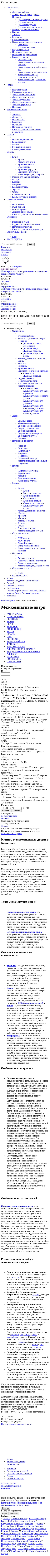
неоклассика (19, 743)
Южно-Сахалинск (37, 1551)
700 (13, 808)
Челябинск (15, 1551)
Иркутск (21, 1526)
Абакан (6, 1518)
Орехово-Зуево (18, 1538)
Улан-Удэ (40, 1546)
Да (5, 709)
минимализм (35, 743)
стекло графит (11, 775)
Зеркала (16, 189)
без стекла (9, 767)
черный (14, 733)
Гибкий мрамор (19, 209)
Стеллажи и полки (21, 194)
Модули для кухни (26, 162)
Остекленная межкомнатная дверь (24, 932)
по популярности (9, 816)
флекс (22, 720)
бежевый (8, 730)
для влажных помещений (16, 738)
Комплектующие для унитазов (32, 72)
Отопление (12, 217)
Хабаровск (23, 1548)
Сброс (4, 1513)
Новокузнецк (28, 1533)
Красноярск (40, 1528)
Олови (4, 703)
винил (17, 722)
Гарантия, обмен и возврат (19, 1473)
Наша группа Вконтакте (12, 1426)
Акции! (10, 583)
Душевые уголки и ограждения (33, 19)
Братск (32, 1521)
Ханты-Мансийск (37, 1548)
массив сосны (11, 762)
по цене (4, 818)
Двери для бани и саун (23, 97)
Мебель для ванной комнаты (25, 29)
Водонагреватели (20, 49)
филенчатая (6, 751)
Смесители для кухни (28, 172)
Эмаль (10, 988)
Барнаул (42, 1518)
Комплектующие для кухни (31, 174)
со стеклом (23, 767)
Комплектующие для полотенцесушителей (28, 75)
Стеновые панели (15, 199)
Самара (31, 1543)
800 (20, 808)
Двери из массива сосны (23, 94)
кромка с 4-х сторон (22, 800)
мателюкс (29, 778)
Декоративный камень (22, 212)
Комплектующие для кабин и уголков (33, 412)
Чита (23, 1551)
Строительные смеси (17, 232)
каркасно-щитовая (13, 749)
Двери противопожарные (24, 102)
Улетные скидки (28, 690)
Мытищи (42, 1531)
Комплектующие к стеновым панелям (30, 214)
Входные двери (19, 89)
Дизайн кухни (32, 580)
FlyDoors (41, 695)
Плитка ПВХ (18, 119)
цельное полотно (24, 751)
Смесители (23, 44)
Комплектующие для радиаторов (27, 229)
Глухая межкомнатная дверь (21, 912)
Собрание (16, 703)
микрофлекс (7, 717)
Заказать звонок (8, 309)
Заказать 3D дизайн (16, 580)
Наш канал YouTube (10, 1429)
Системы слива (25, 59)
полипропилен (8, 720)
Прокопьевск (34, 1541)
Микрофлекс (13, 1035)
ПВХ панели (18, 204)
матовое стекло (29, 775)
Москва (34, 1531)
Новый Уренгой (8, 1536)
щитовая (40, 751)
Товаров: (6, 281)
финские (8, 803)
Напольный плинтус (22, 127)
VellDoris (20, 698)
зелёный (26, 733)
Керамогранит (19, 142)
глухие (35, 1294)
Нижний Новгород (12, 1533)
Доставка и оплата (15, 585)
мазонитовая (42, 800)
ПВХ (19, 717)
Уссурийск (6, 1548)
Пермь (37, 1538)
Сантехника (12, 7)
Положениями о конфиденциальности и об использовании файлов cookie (21, 1504)
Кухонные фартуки (27, 169)
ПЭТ (26, 722)
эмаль (7, 722)
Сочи (14, 1546)
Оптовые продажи (30, 593)
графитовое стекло (20, 781)
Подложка (17, 124)
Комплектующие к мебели (24, 197)
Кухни (21, 159)
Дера (21, 701)
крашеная (20, 714)
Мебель (10, 152)
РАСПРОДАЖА (14, 239)
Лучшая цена (33, 687)
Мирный (26, 1531)
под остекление (32, 770)
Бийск (11, 1521)
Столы (15, 192)
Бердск (4, 1521)
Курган (4, 1531)
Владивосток (7, 1523)
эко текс (36, 722)
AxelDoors (25, 695)
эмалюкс (5, 725)
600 (6, 808)
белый (22, 730)
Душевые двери (25, 22)
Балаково (33, 1518)
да (5, 757)
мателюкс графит (19, 789)
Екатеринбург (7, 1526)
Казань (31, 1526)
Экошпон (11, 965)
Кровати (16, 182)
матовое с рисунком (10, 784)
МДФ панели (18, 207)
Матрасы (16, 184)
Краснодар (29, 1528)
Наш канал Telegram (10, 1431)
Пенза (30, 1538)
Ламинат (16, 114)
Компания (11, 1468)
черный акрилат (31, 784)
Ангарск (15, 1518)
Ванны (15, 32)
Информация (13, 588)
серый (4, 733)
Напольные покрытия (17, 109)
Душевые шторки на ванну (30, 27)
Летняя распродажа (13, 687)
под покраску (31, 717)
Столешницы (24, 167)
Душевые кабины (20, 12)
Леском (30, 701)
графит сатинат (8, 786)
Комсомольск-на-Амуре (12, 1528)
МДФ (24, 762)
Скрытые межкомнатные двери (17, 1206)
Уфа (14, 1548)
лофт (6, 743)
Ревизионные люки (21, 147)
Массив (41, 701)
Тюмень (29, 1546)
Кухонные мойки (20, 39)
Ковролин (17, 122)
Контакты (11, 595)
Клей (14, 237)
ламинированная (37, 714)
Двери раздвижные (21, 99)
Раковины (17, 37)
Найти (30, 244)
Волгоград (19, 1523)
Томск (22, 1546)
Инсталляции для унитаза (24, 54)
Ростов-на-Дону (8, 1543)
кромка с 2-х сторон (13, 797)
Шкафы (15, 179)
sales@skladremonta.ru (11, 1486)
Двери (10, 84)
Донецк (39, 1523)
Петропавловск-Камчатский (14, 1541)
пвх (21, 1334)
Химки (4, 1551)
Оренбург (5, 1538)
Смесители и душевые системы (27, 42)
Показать (14, 1513)
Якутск (4, 1553)
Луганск (14, 1531)
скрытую (15, 1277)
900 (27, 808)
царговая (30, 749)
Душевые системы (26, 47)
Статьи (17, 593)
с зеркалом (16, 770)
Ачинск (23, 1518)
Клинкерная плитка (21, 149)
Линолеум (17, 117)
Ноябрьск (31, 1536)
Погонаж (16, 107)
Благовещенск (21, 1521)
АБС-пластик (26, 786)
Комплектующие (20, 57)
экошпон (32, 720)
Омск (41, 1536)
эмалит (44, 720)
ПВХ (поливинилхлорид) (30, 1003)
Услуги (10, 578)
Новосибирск (41, 1533)
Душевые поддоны (27, 24)
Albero (10, 695)
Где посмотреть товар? (17, 590)
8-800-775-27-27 (8, 306)
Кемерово (17, 266)
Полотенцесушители (22, 52)
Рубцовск (21, 1543)
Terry (6, 698)
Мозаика (16, 144)
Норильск (21, 1536)
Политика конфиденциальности (16, 1424)
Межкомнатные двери (22, 92)
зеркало (36, 781)
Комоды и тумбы (20, 187)
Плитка (10, 134)
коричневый (38, 730)
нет (34, 738)
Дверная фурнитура (21, 104)
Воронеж (29, 1523)
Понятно (5, 1508)
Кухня (15, 157)
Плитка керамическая (22, 139)
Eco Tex (8, 714)
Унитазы (16, 34)
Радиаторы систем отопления (26, 224)
